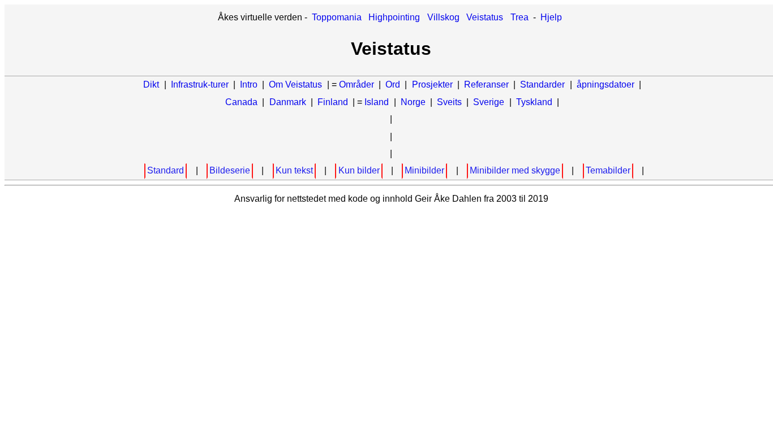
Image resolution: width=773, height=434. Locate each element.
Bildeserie (229, 170)
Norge (413, 102)
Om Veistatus (295, 84)
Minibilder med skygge (515, 170)
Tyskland (534, 102)
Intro (248, 84)
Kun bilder (359, 170)
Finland (332, 102)
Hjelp (551, 17)
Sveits (449, 102)
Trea (519, 17)
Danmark (287, 102)
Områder (356, 84)
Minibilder (424, 170)
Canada (241, 102)
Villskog (443, 17)
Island (376, 102)
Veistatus (484, 17)
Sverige (488, 102)
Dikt (151, 84)
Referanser (486, 84)
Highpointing (394, 17)
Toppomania (337, 17)
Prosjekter (432, 84)
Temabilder (608, 170)
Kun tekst (294, 170)
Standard (165, 170)
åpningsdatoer (605, 84)
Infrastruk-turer (201, 84)
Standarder (542, 84)
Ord (392, 84)
